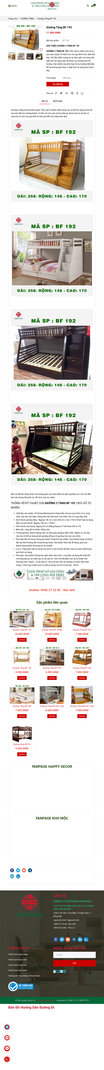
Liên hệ (58, 84)
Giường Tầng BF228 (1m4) (82, 706)
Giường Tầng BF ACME (52, 630)
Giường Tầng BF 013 (52, 668)
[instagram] (30, 870)
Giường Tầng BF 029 (82, 630)
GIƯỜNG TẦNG (27, 18)
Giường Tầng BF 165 (22, 630)
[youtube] (24, 870)
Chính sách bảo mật (17, 959)
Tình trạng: (51, 78)
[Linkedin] (66, 93)
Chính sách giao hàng (18, 954)
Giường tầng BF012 (22, 744)
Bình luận (57, 101)
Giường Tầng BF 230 (82, 668)
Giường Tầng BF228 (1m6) (52, 706)
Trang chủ (12, 18)
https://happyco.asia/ (45, 1000)
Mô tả (45, 101)
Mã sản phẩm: (53, 40)
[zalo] (18, 876)
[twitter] (18, 870)
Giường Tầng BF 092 (22, 706)
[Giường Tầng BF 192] (52, 6)
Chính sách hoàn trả (17, 965)
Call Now (22, 640)
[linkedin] (12, 876)
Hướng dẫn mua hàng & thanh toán (24, 976)
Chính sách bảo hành (17, 970)
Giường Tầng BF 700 (22, 668)
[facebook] (12, 870)
